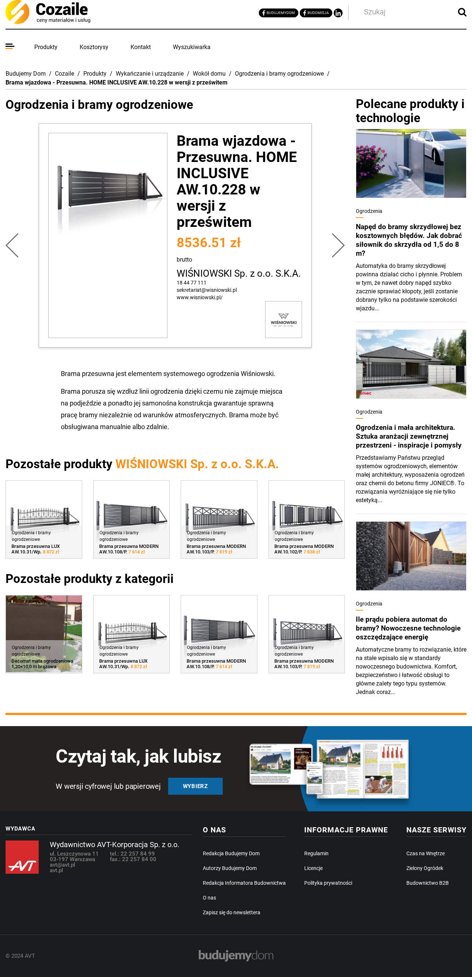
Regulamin (316, 853)
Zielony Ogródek (424, 868)
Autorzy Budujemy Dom (230, 868)
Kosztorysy (94, 47)
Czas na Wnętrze (425, 853)
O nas (209, 898)
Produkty (46, 47)
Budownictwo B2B (427, 883)
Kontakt (141, 47)
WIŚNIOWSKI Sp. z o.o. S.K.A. (239, 273)
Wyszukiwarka (192, 47)
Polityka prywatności (328, 883)
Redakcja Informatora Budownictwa (244, 883)
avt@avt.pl (62, 865)
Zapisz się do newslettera (231, 912)
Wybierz (195, 786)
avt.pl (56, 870)
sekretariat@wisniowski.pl (207, 290)
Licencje (313, 868)
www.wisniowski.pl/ (200, 297)
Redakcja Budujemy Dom (231, 853)
